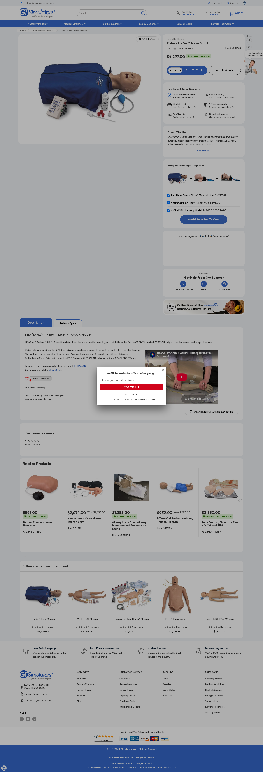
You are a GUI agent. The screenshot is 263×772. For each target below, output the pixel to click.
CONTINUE (131, 387)
